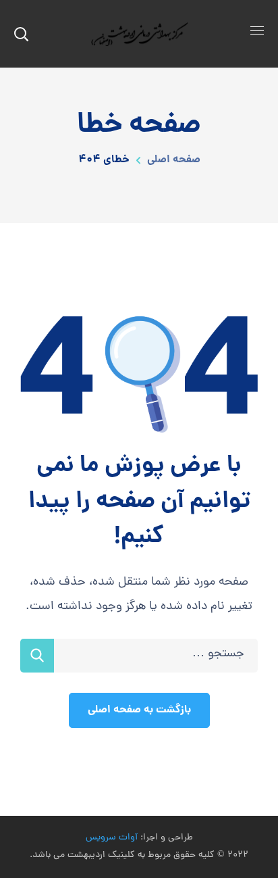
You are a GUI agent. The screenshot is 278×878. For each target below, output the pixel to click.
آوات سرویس (112, 838)
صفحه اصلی (173, 159)
